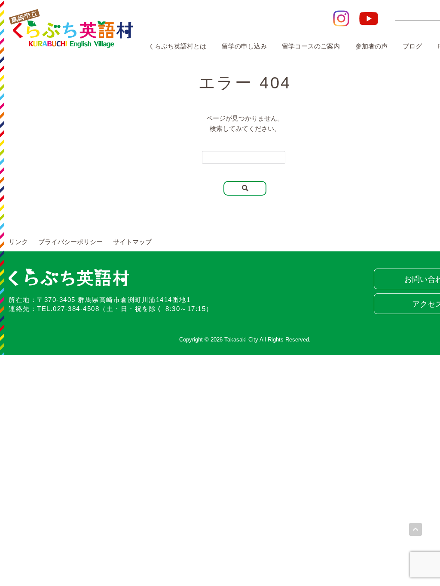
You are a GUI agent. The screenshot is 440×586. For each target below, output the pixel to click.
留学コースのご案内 (311, 46)
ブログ (412, 46)
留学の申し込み (244, 46)
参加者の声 (371, 46)
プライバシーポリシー (70, 241)
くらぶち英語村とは (177, 46)
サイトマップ (132, 241)
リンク (18, 241)
